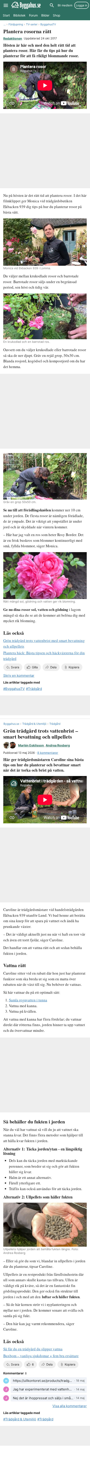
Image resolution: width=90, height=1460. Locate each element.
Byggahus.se (11, 723)
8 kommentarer (47, 752)
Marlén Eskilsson (31, 745)
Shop (56, 15)
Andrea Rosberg (58, 745)
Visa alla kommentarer (69, 1406)
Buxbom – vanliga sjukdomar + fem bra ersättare (41, 1355)
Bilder (45, 15)
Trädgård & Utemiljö (34, 723)
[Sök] (51, 5)
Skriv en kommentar (18, 675)
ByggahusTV (48, 24)
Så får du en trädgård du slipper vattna (32, 1348)
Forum (33, 15)
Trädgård (35, 689)
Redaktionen (12, 38)
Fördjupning (16, 24)
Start (6, 15)
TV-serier (31, 24)
